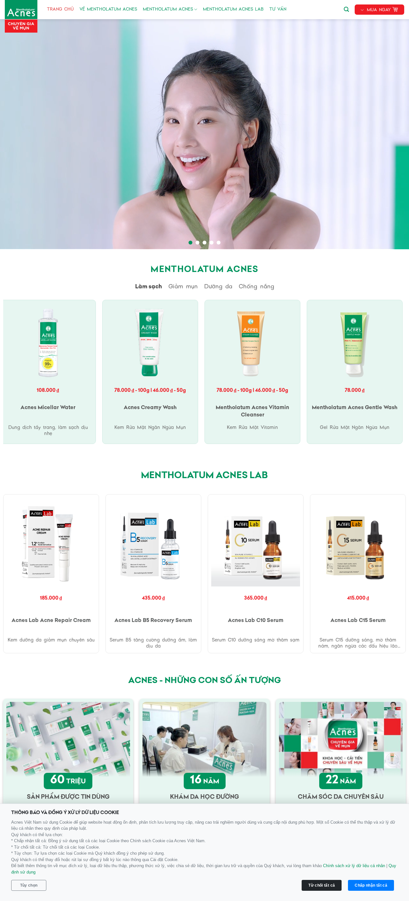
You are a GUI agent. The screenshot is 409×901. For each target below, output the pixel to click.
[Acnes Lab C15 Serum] (358, 542)
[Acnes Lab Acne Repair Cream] (51, 542)
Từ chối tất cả (321, 885)
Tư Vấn (277, 9)
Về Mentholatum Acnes (108, 9)
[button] (346, 8)
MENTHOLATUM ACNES (168, 9)
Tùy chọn (29, 885)
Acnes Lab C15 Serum (358, 620)
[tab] (148, 287)
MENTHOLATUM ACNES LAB (233, 9)
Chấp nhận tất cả (371, 885)
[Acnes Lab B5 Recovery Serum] (153, 542)
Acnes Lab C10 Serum (255, 620)
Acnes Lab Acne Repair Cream (51, 620)
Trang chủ (60, 9)
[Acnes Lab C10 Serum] (255, 542)
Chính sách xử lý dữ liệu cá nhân (354, 865)
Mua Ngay (379, 10)
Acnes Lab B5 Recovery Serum (153, 620)
